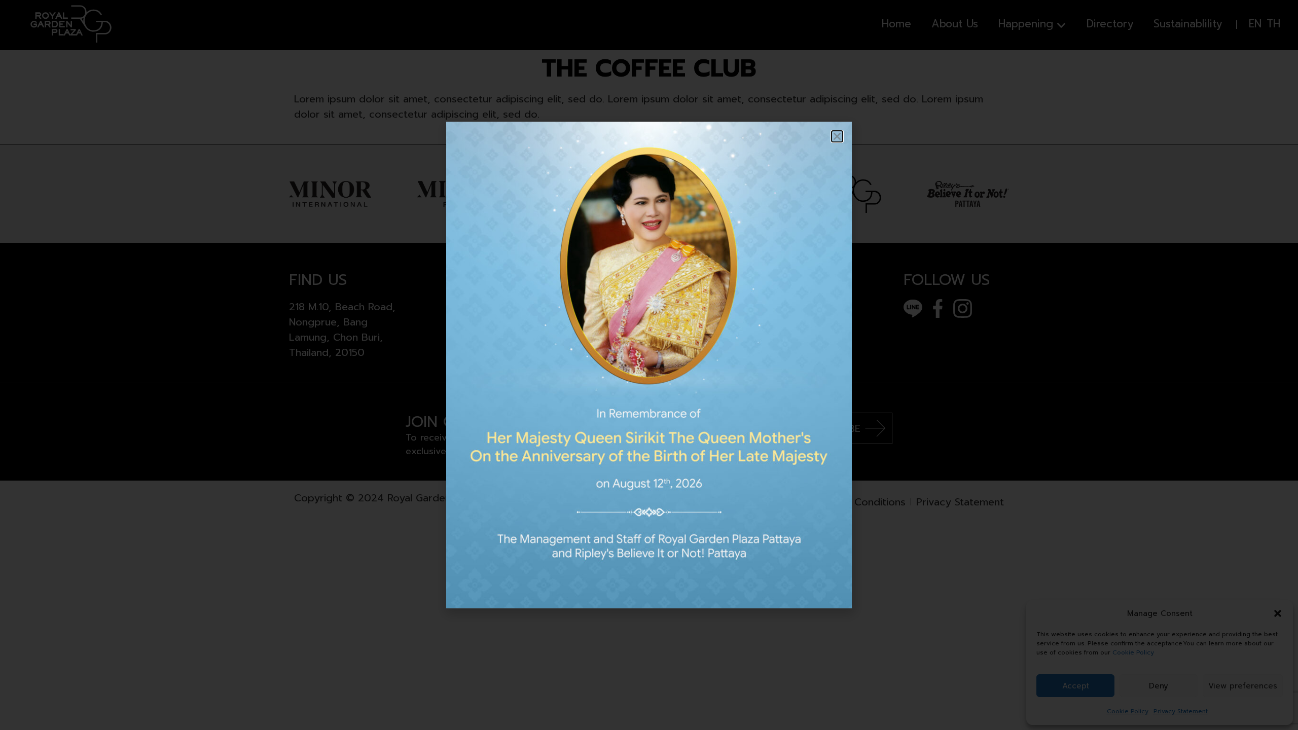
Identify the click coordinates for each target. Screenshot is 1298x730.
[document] (649, 365)
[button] (837, 136)
